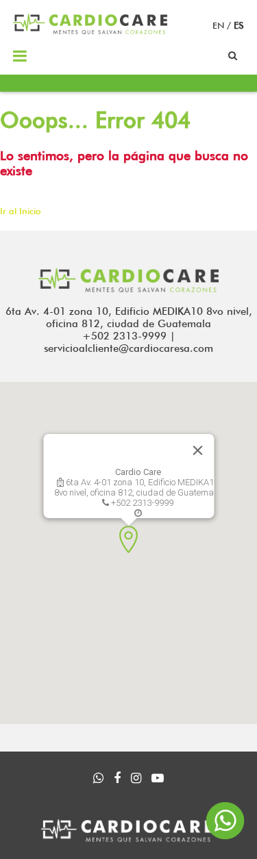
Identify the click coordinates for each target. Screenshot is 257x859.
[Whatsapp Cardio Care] (98, 778)
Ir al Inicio (20, 210)
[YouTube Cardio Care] (157, 778)
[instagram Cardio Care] (136, 778)
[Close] (197, 450)
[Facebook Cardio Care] (117, 778)
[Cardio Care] (90, 30)
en (219, 25)
